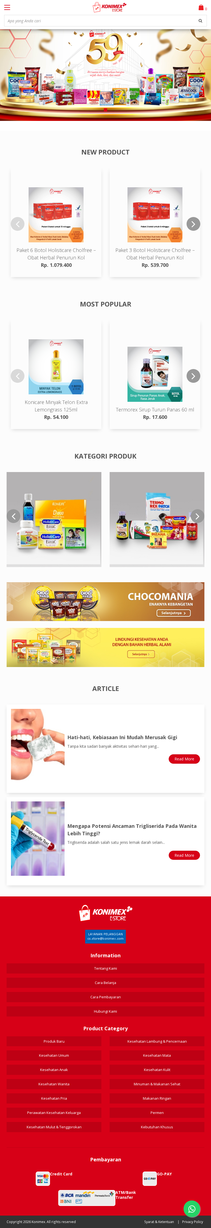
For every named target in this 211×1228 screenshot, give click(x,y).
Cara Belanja (105, 982)
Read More (184, 758)
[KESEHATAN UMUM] (54, 519)
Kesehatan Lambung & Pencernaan (157, 1041)
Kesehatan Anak (54, 1069)
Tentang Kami (105, 968)
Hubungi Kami (105, 1011)
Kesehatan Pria (54, 1098)
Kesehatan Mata (157, 1055)
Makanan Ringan (157, 1098)
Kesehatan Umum (54, 1055)
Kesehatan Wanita (54, 1083)
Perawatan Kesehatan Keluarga (54, 1112)
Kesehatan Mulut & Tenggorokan (54, 1126)
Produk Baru (54, 1041)
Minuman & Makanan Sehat (157, 1083)
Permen (157, 1112)
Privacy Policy (192, 1221)
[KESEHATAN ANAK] (157, 519)
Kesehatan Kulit (157, 1069)
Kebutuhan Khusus (157, 1126)
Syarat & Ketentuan (159, 1221)
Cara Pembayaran (105, 996)
